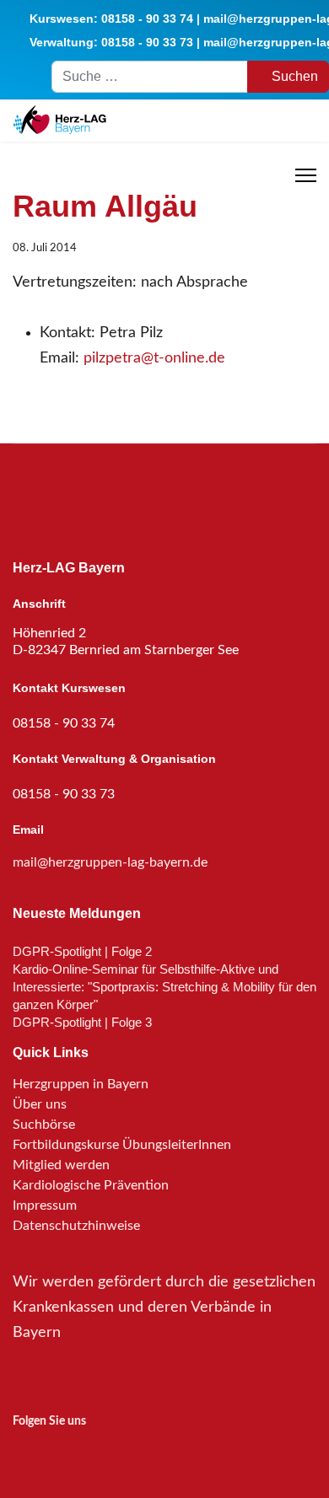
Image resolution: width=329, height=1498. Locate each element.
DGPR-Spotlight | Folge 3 (82, 1022)
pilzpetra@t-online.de (154, 358)
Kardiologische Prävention (91, 1185)
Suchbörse (44, 1124)
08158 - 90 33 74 (147, 18)
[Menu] (305, 175)
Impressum (45, 1205)
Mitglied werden (61, 1165)
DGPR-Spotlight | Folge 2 (82, 951)
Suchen (293, 76)
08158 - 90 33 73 (147, 42)
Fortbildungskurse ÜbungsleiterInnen (122, 1145)
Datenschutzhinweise (76, 1225)
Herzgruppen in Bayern (80, 1084)
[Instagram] (24, 1451)
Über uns (40, 1104)
